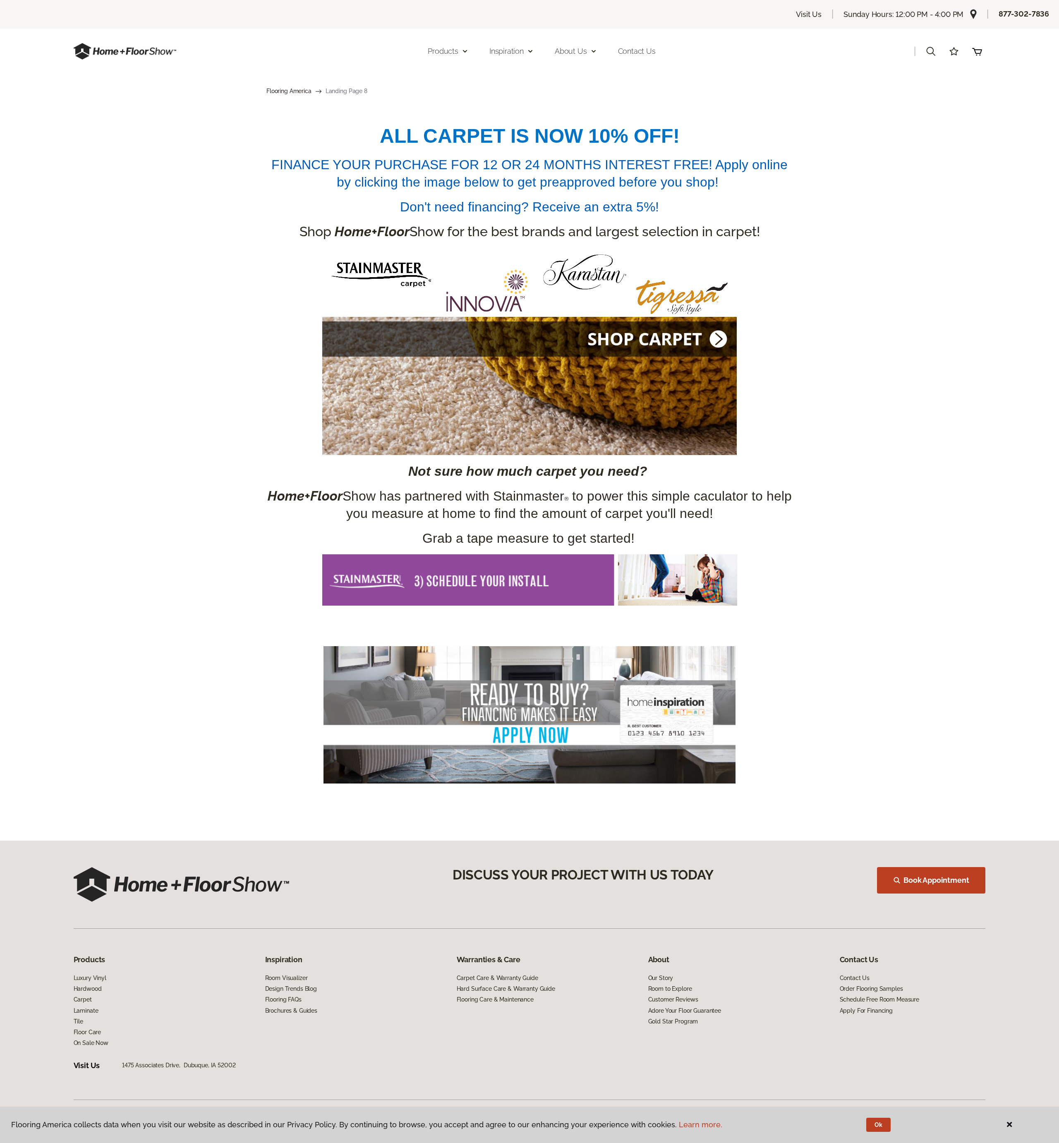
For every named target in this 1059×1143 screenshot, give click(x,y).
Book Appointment (936, 880)
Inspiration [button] (506, 51)
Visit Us (809, 14)
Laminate (86, 1010)
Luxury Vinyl (90, 978)
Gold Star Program (673, 1021)
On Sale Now (91, 1043)
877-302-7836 (1024, 14)
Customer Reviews (673, 999)
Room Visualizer (286, 978)
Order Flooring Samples (871, 988)
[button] (930, 51)
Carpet (83, 999)
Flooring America (288, 91)
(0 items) (977, 51)
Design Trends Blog (291, 988)
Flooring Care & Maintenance (495, 999)
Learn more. (700, 1124)
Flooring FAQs (283, 999)
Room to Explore (670, 988)
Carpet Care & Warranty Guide (497, 978)
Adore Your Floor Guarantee (684, 1010)
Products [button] (443, 51)
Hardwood (88, 988)
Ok (878, 1124)
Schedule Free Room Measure (879, 999)
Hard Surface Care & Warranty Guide (506, 988)
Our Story (660, 978)
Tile (78, 1021)
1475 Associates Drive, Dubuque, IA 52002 (178, 1065)
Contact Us (637, 51)
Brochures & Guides (291, 1010)
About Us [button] (571, 51)
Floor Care (87, 1032)
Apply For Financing (866, 1010)
